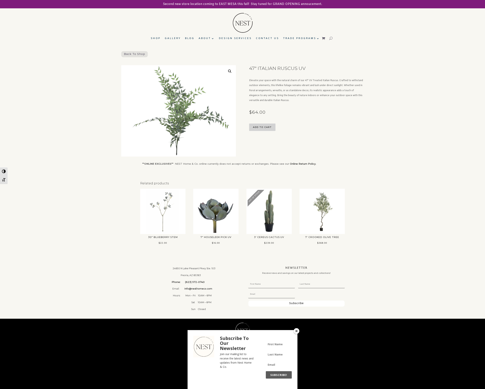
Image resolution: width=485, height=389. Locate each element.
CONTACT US (267, 38)
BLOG (189, 38)
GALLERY (173, 38)
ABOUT (205, 38)
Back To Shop (134, 54)
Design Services (235, 38)
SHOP (155, 38)
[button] (229, 71)
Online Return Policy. (303, 163)
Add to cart (262, 127)
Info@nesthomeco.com (198, 288)
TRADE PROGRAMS (299, 38)
